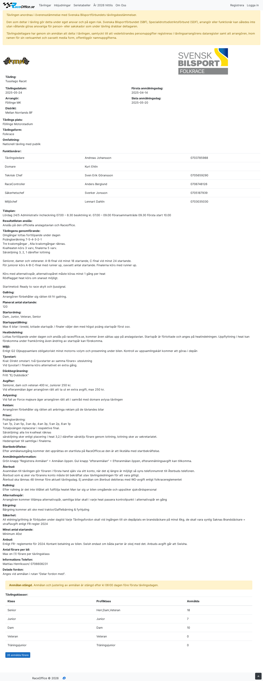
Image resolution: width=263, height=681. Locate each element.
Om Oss (121, 5)
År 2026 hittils (103, 5)
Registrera (237, 5)
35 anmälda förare (18, 655)
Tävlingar (45, 5)
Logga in (253, 5)
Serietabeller (82, 5)
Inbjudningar (62, 5)
